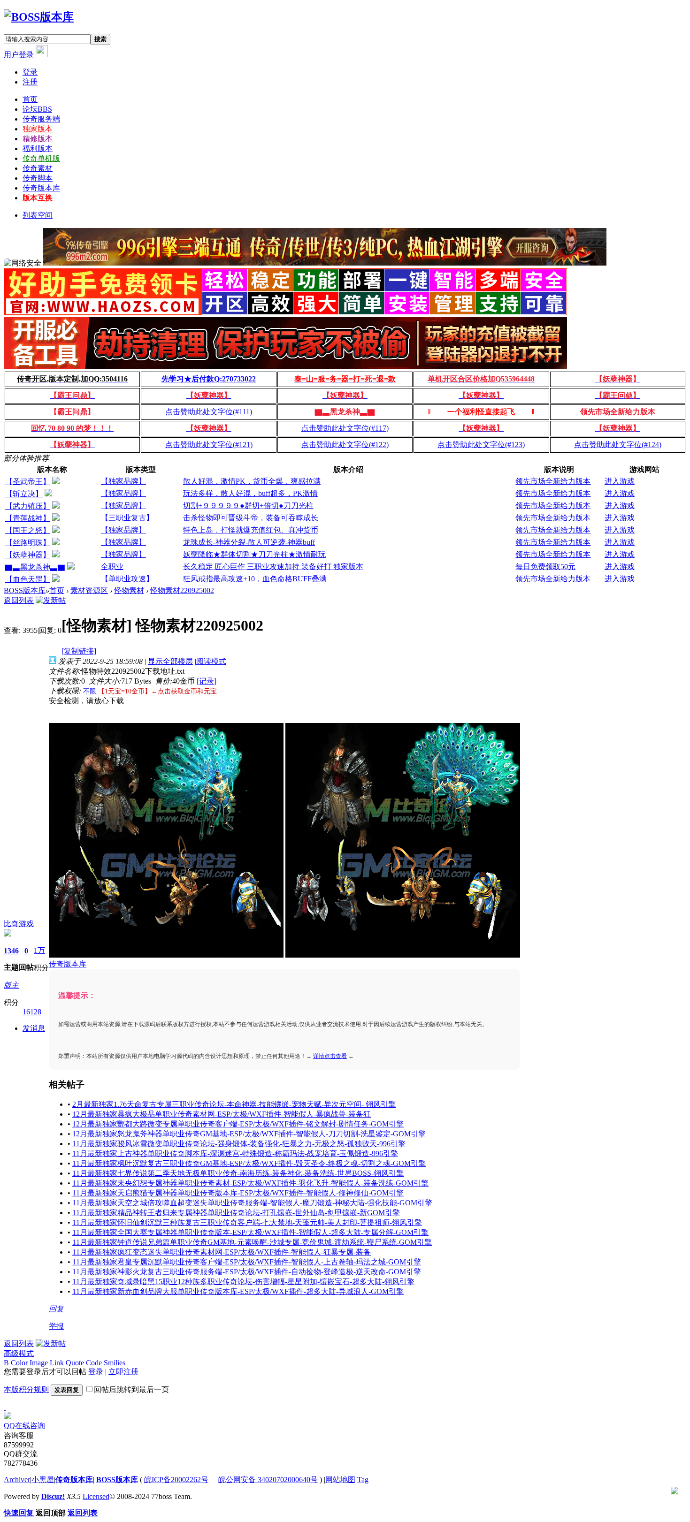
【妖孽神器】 (27, 555)
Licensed (96, 1496)
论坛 (37, 109)
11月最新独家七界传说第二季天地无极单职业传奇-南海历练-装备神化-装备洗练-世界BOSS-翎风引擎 (238, 1173)
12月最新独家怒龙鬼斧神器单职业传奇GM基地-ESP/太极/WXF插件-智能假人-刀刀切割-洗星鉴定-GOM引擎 (249, 1134)
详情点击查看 (330, 1056)
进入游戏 (620, 481)
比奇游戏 (19, 924)
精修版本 (38, 139)
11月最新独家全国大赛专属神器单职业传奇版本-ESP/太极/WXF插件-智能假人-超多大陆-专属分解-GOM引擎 (250, 1232)
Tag (362, 1480)
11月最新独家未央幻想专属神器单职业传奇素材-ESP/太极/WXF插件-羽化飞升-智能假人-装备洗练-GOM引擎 (250, 1183)
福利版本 (38, 148)
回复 (56, 1309)
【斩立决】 (24, 494)
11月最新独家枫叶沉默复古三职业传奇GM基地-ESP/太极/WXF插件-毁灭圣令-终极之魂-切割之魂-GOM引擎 (249, 1163)
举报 (56, 1326)
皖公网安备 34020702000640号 (268, 1480)
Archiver (17, 1480)
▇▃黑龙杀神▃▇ (35, 567)
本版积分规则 (26, 1389)
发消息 (34, 1028)
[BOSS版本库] (39, 17)
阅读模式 (211, 661)
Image (39, 1363)
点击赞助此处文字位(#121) (209, 445)
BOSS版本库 (25, 590)
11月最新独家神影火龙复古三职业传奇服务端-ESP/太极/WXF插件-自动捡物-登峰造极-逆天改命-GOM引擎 (246, 1272)
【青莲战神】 (27, 518)
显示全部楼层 (170, 661)
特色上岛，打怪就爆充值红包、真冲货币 (250, 530)
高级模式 (19, 1353)
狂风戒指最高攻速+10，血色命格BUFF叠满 (255, 579)
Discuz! (53, 1496)
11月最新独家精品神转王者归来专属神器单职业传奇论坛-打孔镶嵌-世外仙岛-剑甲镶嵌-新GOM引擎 (236, 1213)
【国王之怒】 (27, 530)
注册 (30, 82)
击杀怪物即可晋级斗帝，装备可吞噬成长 (250, 518)
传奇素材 (38, 168)
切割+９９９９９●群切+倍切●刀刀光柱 (248, 506)
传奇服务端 (41, 119)
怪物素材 (129, 590)
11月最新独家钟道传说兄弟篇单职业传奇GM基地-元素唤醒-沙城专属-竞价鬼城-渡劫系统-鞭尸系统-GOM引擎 (252, 1242)
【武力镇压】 (27, 506)
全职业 (112, 567)
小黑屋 (42, 1480)
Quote (75, 1363)
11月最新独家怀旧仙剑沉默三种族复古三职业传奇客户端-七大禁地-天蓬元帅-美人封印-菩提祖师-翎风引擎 (247, 1222)
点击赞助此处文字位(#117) (345, 428)
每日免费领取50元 (545, 567)
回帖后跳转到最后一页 (131, 1389)
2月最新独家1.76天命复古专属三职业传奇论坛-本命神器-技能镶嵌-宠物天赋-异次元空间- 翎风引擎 (234, 1104)
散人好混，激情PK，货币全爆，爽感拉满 (252, 481)
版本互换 (38, 198)
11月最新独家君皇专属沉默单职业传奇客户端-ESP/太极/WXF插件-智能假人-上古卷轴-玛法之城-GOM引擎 (246, 1262)
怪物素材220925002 (182, 590)
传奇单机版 (41, 158)
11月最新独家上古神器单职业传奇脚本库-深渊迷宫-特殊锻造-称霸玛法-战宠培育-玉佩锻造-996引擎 (235, 1153)
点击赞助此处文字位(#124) (617, 445)
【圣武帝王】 (27, 482)
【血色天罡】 (27, 579)
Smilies (114, 1363)
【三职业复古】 (127, 518)
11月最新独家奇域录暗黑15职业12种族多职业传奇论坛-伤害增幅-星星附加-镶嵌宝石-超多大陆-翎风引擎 (243, 1282)
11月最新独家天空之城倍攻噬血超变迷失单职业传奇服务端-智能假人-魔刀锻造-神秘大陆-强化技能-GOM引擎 (252, 1203)
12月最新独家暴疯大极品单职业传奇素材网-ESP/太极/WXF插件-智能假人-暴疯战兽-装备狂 (221, 1114)
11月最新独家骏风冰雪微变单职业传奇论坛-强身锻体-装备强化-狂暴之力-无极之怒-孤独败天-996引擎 (239, 1144)
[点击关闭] (5, 1407)
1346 (11, 951)
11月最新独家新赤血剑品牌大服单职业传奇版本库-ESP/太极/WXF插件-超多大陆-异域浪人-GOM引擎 (238, 1291)
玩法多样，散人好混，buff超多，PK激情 (250, 493)
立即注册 (123, 1372)
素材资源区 (89, 590)
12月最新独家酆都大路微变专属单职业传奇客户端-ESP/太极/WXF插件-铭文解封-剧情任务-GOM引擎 (238, 1124)
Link (57, 1363)
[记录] (206, 681)
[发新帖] (51, 600)
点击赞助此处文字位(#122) (345, 445)
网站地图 (340, 1480)
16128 (32, 1012)
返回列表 (19, 600)
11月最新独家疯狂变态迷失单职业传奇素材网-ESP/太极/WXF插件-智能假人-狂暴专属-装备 (221, 1252)
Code (94, 1363)
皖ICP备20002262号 (176, 1480)
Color (19, 1363)
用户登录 (19, 55)
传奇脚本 (38, 178)
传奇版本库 (41, 188)
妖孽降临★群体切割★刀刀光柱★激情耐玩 (254, 554)
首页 (30, 99)
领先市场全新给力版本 (552, 481)
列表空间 (38, 215)
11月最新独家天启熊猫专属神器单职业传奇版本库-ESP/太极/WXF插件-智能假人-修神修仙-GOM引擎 (238, 1193)
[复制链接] (78, 651)
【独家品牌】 (123, 481)
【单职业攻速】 (127, 579)
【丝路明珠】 (27, 543)
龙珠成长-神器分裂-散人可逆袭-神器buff (249, 542)
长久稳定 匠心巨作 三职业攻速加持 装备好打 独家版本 (273, 567)
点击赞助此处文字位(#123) (481, 445)
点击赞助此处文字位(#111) (208, 412)
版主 (11, 985)
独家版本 (38, 129)
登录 (30, 72)
